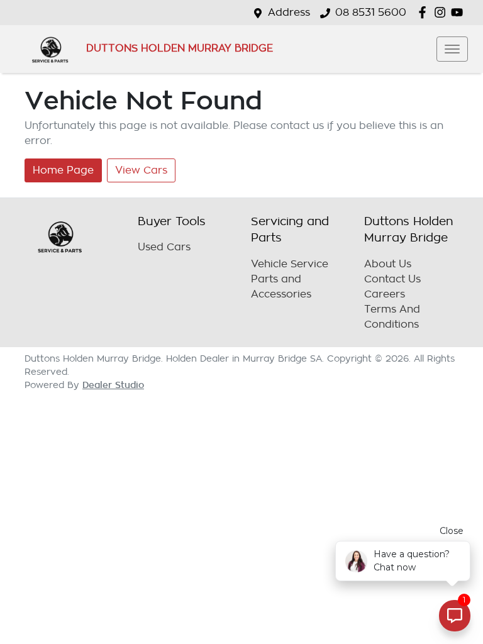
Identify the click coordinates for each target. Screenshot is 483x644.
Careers (384, 294)
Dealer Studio (113, 385)
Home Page (63, 170)
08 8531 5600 (370, 13)
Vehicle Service (289, 264)
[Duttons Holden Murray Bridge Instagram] (442, 12)
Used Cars (164, 247)
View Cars (141, 170)
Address (289, 13)
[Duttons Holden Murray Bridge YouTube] (459, 12)
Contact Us (392, 279)
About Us (387, 264)
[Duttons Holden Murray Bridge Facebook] (424, 12)
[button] (452, 49)
